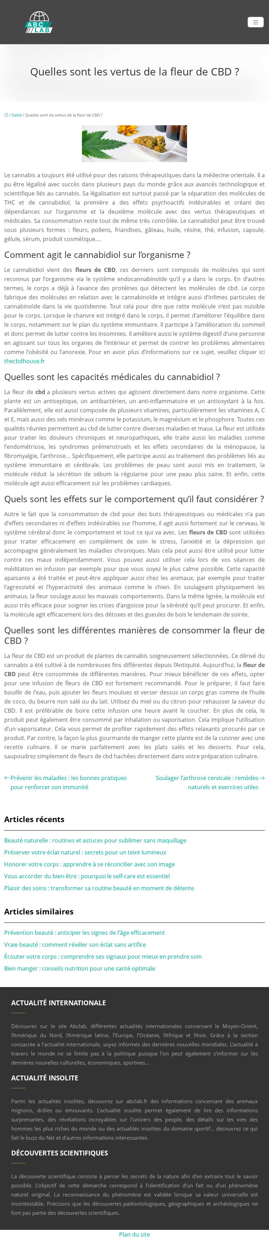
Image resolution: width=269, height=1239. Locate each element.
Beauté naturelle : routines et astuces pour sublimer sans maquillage (95, 840)
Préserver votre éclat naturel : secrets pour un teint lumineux (85, 852)
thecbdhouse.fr (24, 361)
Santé (17, 115)
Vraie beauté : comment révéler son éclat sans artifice (75, 944)
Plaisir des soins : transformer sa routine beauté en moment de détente (99, 888)
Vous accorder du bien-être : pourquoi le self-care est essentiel (87, 876)
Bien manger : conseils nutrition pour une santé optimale (79, 968)
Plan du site (134, 1234)
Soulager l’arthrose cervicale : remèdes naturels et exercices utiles (207, 782)
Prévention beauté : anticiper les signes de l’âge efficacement (84, 933)
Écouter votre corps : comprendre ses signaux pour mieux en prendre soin (103, 956)
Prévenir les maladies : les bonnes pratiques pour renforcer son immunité (69, 782)
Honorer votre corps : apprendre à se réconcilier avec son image (89, 864)
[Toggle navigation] (256, 22)
